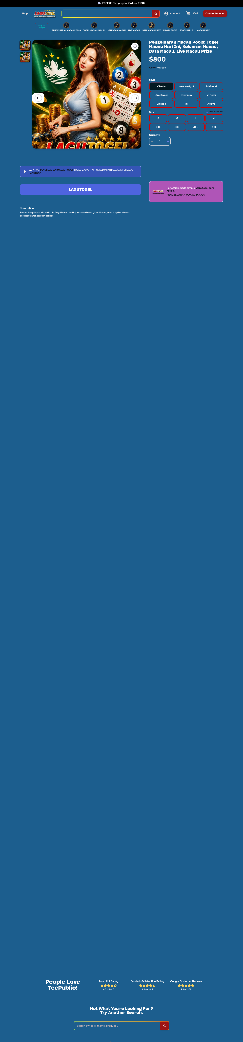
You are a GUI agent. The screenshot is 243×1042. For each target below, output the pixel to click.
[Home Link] (44, 13)
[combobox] (107, 13)
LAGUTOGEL (80, 189)
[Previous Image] (38, 98)
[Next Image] (135, 98)
